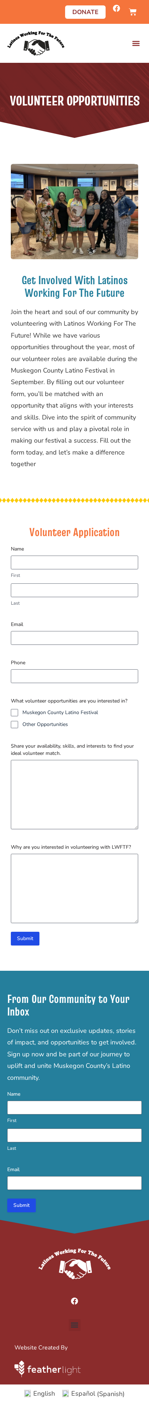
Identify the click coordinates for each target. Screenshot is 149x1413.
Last (15, 603)
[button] (136, 43)
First (15, 575)
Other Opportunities (45, 724)
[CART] (132, 12)
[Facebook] (116, 8)
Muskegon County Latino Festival (60, 712)
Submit (25, 938)
